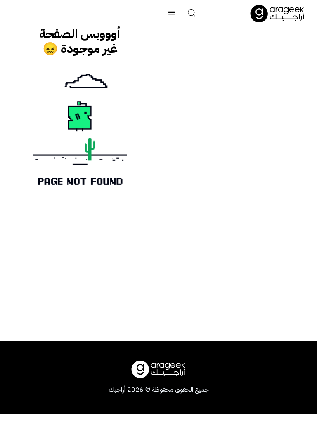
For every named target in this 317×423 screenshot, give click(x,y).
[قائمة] (171, 13)
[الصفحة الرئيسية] (277, 13)
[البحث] (191, 13)
